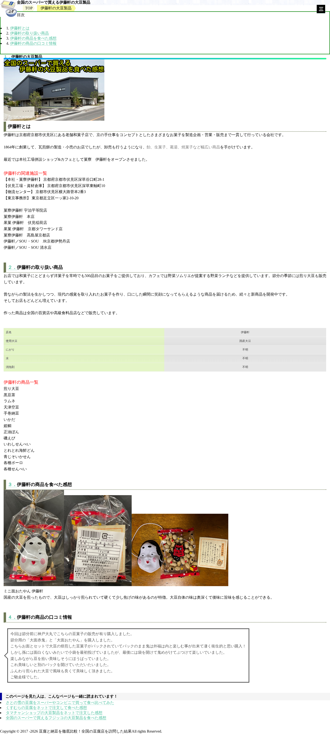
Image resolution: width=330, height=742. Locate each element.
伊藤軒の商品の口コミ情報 (33, 43)
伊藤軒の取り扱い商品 (29, 33)
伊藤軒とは (19, 28)
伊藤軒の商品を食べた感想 (33, 38)
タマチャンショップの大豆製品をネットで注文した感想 (54, 713)
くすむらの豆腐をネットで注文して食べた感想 (46, 708)
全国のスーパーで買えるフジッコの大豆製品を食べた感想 (56, 718)
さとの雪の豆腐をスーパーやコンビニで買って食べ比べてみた (60, 702)
